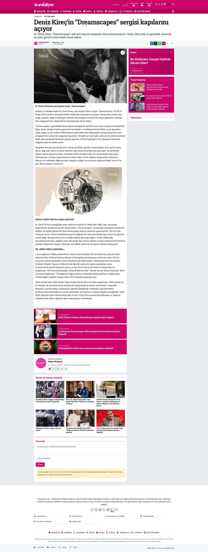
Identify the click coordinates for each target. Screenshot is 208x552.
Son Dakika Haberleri (43, 522)
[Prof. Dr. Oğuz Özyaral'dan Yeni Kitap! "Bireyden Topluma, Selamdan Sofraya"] (80, 389)
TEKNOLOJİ (113, 11)
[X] (96, 509)
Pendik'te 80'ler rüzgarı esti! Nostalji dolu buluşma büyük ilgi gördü (50, 400)
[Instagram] (62, 369)
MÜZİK (78, 11)
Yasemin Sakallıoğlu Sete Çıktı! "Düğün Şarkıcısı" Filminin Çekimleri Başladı (80, 430)
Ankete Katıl (137, 71)
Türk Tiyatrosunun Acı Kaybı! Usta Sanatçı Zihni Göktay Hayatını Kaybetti (109, 430)
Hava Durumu (42, 516)
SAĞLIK (99, 11)
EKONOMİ (67, 11)
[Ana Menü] (173, 11)
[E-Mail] (50, 369)
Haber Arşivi (76, 522)
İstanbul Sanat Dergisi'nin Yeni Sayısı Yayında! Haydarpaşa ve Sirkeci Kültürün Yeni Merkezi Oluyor (108, 402)
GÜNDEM (54, 11)
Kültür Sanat (49, 16)
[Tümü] (171, 52)
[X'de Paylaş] (155, 43)
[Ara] (173, 4)
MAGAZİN (41, 11)
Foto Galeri (40, 547)
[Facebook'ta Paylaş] (151, 43)
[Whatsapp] (116, 509)
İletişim (64, 547)
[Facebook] (54, 369)
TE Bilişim (160, 548)
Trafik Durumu (77, 516)
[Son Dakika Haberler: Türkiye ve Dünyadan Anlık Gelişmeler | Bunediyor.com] (44, 4)
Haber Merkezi (55, 361)
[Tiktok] (108, 509)
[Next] (112, 509)
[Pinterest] (100, 509)
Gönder (40, 464)
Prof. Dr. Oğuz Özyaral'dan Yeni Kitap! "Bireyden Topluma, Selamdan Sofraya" (80, 401)
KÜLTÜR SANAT (144, 11)
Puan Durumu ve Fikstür (116, 516)
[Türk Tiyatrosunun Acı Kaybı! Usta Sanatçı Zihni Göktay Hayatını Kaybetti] (110, 418)
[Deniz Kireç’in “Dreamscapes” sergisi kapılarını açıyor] (80, 76)
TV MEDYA (127, 11)
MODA (89, 11)
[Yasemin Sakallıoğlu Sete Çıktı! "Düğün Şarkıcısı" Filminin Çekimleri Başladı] (80, 418)
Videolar (53, 547)
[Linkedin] (66, 369)
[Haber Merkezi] (41, 363)
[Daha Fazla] (164, 43)
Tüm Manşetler (148, 516)
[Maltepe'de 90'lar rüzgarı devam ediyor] (50, 418)
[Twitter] (58, 369)
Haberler (37, 16)
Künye (75, 547)
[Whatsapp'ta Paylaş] (159, 43)
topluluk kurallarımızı (56, 472)
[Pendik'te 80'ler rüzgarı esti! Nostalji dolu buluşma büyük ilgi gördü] (50, 389)
